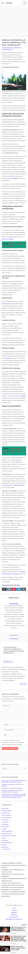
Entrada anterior (14, 635)
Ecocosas (9, 3)
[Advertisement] (14, 21)
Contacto (14, 910)
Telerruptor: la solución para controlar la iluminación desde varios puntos (12, 791)
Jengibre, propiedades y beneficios (11, 863)
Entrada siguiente (14, 638)
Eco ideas (22, 572)
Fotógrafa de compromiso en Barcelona (12, 788)
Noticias (4, 838)
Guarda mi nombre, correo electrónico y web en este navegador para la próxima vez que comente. (13, 742)
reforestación (7, 485)
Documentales (5, 826)
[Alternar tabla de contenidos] (3, 71)
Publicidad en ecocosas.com (14, 919)
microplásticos (14, 178)
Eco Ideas (4, 829)
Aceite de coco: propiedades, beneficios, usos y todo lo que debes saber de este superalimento (13, 894)
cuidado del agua (19, 485)
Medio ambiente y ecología (10, 574)
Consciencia (5, 822)
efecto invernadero (7, 239)
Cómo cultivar (5, 819)
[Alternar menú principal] (25, 3)
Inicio (14, 908)
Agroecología (5, 808)
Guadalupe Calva (7, 661)
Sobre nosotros (14, 917)
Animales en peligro (7, 810)
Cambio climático (6, 815)
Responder (23, 684)
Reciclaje (4, 845)
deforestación (6, 304)
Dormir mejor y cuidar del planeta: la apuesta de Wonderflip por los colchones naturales (14, 781)
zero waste (16, 462)
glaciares (9, 358)
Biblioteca (14, 912)
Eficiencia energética (7, 831)
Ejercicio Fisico (6, 849)
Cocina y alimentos (6, 817)
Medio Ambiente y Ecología (8, 835)
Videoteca (14, 915)
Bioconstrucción (6, 813)
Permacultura (5, 840)
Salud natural (5, 847)
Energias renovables (7, 833)
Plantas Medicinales (7, 842)
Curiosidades (5, 824)
